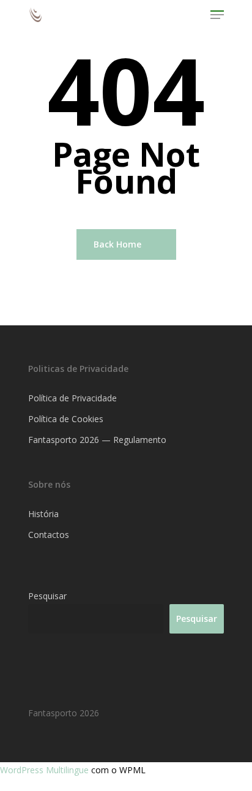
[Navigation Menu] (217, 15)
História (43, 514)
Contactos (48, 534)
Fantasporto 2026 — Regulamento (97, 439)
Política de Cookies (65, 419)
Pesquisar (47, 596)
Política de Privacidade (72, 398)
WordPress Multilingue (45, 770)
